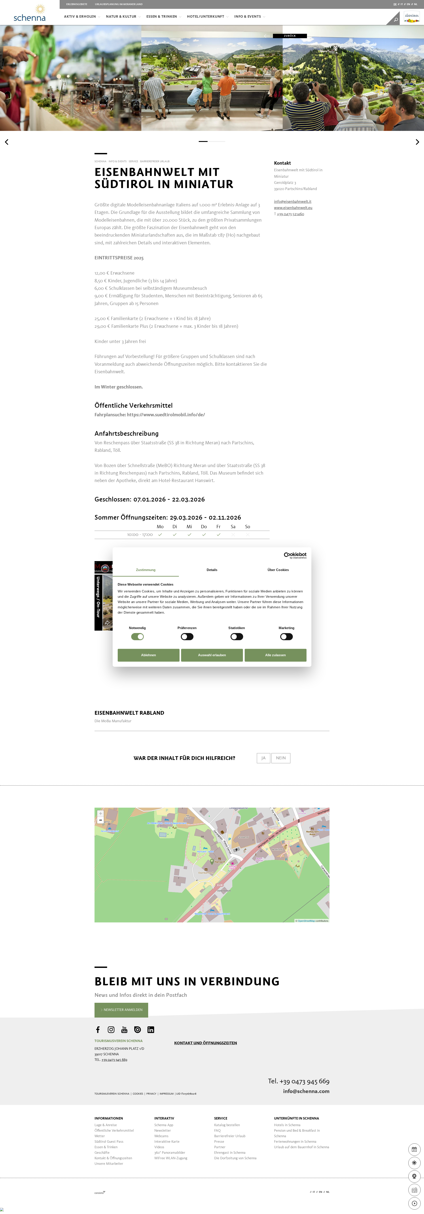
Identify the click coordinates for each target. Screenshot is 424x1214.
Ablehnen (148, 655)
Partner (219, 1147)
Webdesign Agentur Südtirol (100, 1192)
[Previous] (7, 142)
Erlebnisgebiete (76, 4)
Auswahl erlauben (212, 655)
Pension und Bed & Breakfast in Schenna (297, 1133)
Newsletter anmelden (122, 1010)
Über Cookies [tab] (278, 570)
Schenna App (163, 1125)
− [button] (100, 820)
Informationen (109, 1118)
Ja (263, 758)
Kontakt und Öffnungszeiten (205, 1043)
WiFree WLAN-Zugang (170, 1158)
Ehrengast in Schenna (230, 1153)
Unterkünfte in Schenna (296, 1118)
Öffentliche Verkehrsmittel (114, 1131)
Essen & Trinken (161, 17)
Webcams (161, 1136)
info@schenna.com (306, 1091)
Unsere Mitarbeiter (109, 1164)
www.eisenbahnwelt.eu (293, 208)
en (408, 4)
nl (415, 4)
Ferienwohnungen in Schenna (295, 1142)
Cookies (138, 1094)
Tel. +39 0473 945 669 (298, 1081)
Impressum (167, 1094)
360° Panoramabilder (169, 1153)
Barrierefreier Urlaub (229, 1136)
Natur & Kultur (121, 17)
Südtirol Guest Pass (109, 1142)
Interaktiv (164, 1118)
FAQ (217, 1131)
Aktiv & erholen (80, 17)
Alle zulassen (275, 655)
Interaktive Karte (167, 1142)
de (395, 4)
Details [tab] (212, 570)
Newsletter (162, 1131)
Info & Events (247, 17)
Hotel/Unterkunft (205, 17)
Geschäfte (102, 1153)
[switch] (187, 636)
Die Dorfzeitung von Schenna (235, 1158)
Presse (219, 1142)
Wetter (100, 1136)
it (402, 4)
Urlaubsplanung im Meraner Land (118, 4)
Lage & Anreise (106, 1125)
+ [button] (100, 813)
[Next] (417, 142)
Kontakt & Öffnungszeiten (113, 1158)
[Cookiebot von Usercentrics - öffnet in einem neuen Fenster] (287, 555)
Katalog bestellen (227, 1125)
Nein (281, 758)
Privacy (151, 1094)
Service (220, 1118)
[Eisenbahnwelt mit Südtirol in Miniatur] (212, 862)
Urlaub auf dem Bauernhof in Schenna (301, 1147)
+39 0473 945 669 (114, 1060)
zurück (290, 36)
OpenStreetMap (307, 920)
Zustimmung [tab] (146, 570)
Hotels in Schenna (287, 1125)
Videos (159, 1147)
